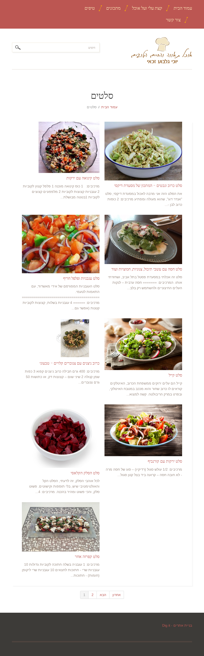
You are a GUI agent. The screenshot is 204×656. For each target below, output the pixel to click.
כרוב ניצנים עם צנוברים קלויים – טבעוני (70, 363)
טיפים (90, 8)
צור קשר (173, 20)
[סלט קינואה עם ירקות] (61, 147)
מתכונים (113, 8)
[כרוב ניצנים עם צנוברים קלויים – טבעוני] (61, 338)
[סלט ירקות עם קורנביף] (143, 430)
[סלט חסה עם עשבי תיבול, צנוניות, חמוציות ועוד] (143, 239)
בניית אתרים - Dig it (177, 625)
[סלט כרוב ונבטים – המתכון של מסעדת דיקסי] (143, 151)
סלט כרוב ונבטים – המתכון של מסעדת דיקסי (148, 185)
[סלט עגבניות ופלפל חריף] (61, 244)
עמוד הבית (183, 8)
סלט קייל (175, 375)
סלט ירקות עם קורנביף (165, 461)
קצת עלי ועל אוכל (147, 8)
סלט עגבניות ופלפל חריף (81, 278)
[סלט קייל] (143, 344)
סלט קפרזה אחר (87, 556)
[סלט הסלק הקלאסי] (61, 436)
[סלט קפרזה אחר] (61, 526)
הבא (103, 595)
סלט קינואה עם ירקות (83, 178)
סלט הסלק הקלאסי (85, 473)
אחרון (116, 595)
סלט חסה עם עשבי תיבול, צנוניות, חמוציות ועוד (146, 269)
